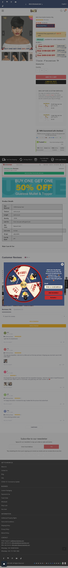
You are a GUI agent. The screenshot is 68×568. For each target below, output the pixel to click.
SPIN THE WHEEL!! (53, 293)
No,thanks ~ (53, 297)
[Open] (4, 564)
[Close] (62, 264)
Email (46, 283)
